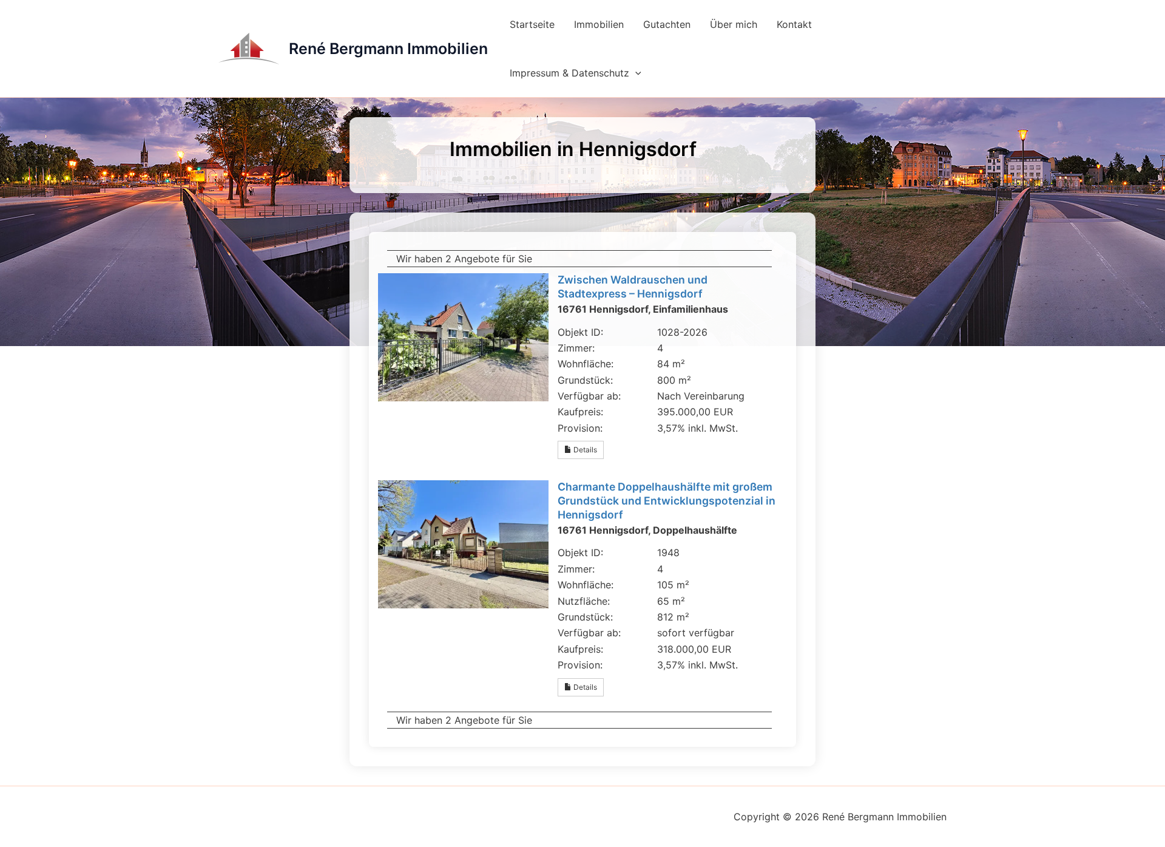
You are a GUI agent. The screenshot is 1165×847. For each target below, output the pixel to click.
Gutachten (667, 24)
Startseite (532, 24)
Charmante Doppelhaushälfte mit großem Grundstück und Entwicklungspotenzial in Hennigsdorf (666, 500)
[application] (635, 73)
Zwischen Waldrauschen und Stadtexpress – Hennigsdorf (632, 286)
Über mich (733, 24)
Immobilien (599, 24)
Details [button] (584, 449)
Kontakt (794, 24)
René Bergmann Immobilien (388, 48)
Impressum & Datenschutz (569, 73)
